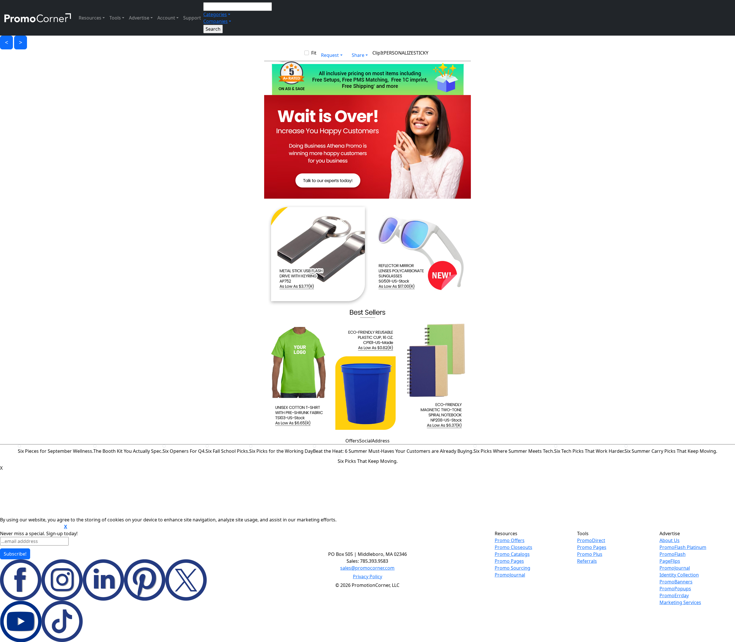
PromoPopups (675, 588)
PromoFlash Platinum (682, 547)
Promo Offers (510, 540)
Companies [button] (215, 21)
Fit (313, 53)
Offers (352, 441)
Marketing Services (680, 602)
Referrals (587, 561)
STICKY (420, 53)
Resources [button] (90, 18)
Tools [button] (115, 18)
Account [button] (166, 18)
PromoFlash (672, 554)
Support (192, 18)
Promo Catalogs (512, 554)
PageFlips (669, 561)
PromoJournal (510, 575)
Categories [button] (215, 14)
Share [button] (358, 55)
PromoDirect (591, 540)
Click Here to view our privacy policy (31, 526)
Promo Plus (589, 554)
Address (381, 441)
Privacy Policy (367, 576)
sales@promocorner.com (367, 568)
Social (365, 441)
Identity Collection (679, 575)
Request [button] (330, 55)
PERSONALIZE (398, 53)
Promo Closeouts (513, 547)
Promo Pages (509, 561)
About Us (669, 540)
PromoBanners (676, 582)
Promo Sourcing (512, 568)
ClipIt (378, 53)
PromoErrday (674, 595)
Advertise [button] (139, 18)
